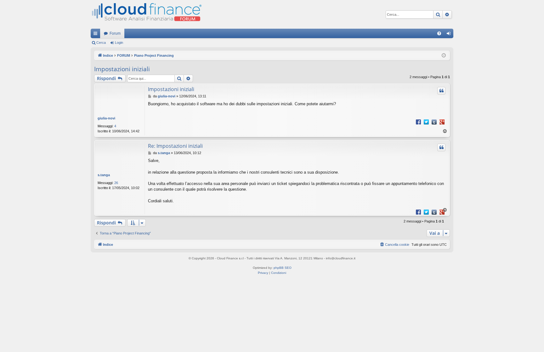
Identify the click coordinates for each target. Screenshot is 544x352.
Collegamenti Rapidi (96, 34)
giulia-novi (106, 118)
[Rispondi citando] (441, 91)
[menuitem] (439, 33)
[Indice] (146, 14)
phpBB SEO (283, 267)
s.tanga (104, 175)
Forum (115, 33)
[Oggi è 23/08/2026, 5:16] (444, 55)
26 (116, 183)
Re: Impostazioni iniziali (175, 146)
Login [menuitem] (449, 34)
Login (119, 42)
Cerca (101, 42)
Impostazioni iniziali (122, 69)
